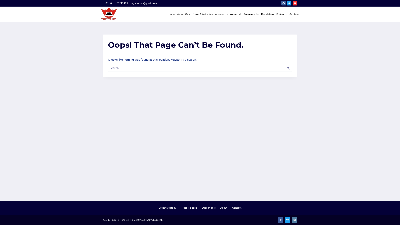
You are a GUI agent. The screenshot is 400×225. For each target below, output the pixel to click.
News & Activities (203, 14)
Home (171, 14)
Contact (294, 14)
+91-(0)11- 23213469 (116, 3)
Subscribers (209, 207)
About (223, 207)
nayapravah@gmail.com (144, 3)
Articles (219, 14)
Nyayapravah (234, 14)
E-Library (281, 14)
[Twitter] (289, 3)
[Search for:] (200, 68)
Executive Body (167, 207)
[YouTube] (295, 3)
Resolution (267, 14)
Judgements (251, 14)
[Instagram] (294, 220)
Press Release (189, 207)
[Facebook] (283, 3)
